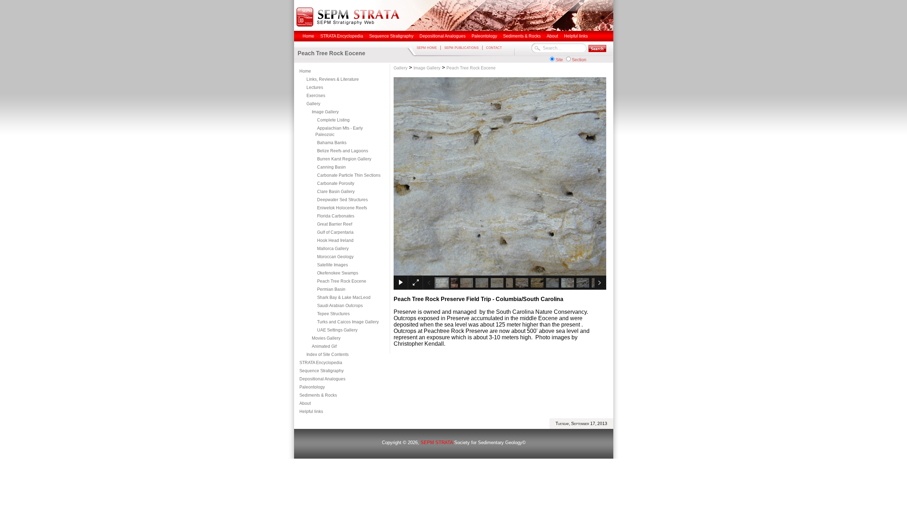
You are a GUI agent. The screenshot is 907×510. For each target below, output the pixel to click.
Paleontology (312, 387)
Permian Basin (331, 289)
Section (579, 59)
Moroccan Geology (335, 256)
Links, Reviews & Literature (332, 79)
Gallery (313, 103)
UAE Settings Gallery (337, 330)
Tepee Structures (333, 313)
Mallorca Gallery (333, 248)
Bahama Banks (332, 142)
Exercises (315, 95)
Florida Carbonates (335, 216)
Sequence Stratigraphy (321, 370)
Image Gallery (325, 111)
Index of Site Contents (327, 354)
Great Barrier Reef (334, 224)
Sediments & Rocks (318, 395)
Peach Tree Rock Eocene (341, 281)
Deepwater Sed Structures (342, 199)
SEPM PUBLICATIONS (461, 48)
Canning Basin (331, 167)
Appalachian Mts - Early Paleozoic (339, 131)
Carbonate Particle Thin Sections (349, 175)
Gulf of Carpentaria (335, 232)
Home (305, 71)
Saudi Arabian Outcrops (340, 305)
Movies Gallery (326, 338)
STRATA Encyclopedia (320, 362)
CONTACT (494, 48)
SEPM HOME (427, 48)
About (305, 403)
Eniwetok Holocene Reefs (342, 207)
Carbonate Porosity (335, 183)
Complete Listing (333, 120)
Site (559, 59)
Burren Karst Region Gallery (344, 159)
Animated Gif (324, 346)
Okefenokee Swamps (337, 273)
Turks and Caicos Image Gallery (348, 321)
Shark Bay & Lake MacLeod (344, 297)
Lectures (314, 87)
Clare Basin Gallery (336, 191)
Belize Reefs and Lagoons (342, 150)
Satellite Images (332, 264)
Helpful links (311, 411)
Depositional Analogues (322, 378)
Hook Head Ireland (335, 240)
